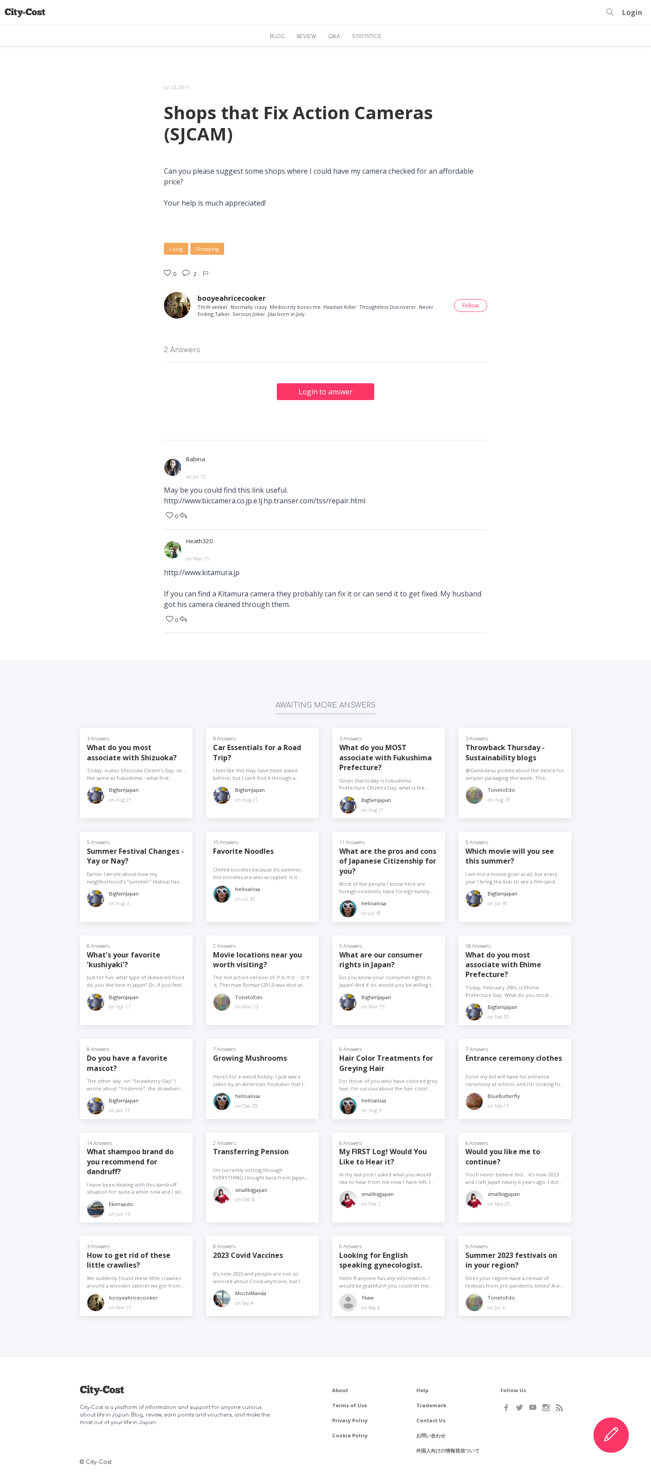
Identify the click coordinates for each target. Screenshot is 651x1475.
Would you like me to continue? (502, 1156)
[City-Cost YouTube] (533, 1408)
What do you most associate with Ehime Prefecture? (503, 965)
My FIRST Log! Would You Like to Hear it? (383, 1156)
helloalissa (247, 889)
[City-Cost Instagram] (546, 1408)
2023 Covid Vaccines (248, 1255)
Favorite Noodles (243, 851)
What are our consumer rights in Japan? (380, 959)
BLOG (277, 36)
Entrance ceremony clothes (513, 1058)
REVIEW (306, 36)
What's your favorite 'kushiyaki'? (123, 959)
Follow (470, 305)
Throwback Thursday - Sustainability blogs (505, 752)
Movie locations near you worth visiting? (257, 959)
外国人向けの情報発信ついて (448, 1450)
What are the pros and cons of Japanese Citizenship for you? (387, 861)
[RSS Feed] (559, 1408)
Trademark (431, 1405)
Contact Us (431, 1420)
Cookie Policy (350, 1435)
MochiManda (250, 1293)
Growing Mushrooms (250, 1058)
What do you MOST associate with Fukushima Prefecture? (385, 757)
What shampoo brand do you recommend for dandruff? (130, 1161)
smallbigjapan (251, 1190)
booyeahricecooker (232, 298)
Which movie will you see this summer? (509, 856)
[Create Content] (611, 1435)
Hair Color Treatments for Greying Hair (386, 1063)
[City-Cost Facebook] (506, 1408)
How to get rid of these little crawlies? (128, 1260)
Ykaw (367, 1297)
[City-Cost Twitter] (519, 1408)
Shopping (207, 248)
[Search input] (609, 12)
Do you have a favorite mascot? (127, 1063)
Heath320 (199, 541)
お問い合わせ (431, 1435)
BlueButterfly (504, 1096)
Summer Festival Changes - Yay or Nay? (135, 856)
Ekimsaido (121, 1204)
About (340, 1390)
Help (422, 1390)
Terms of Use (349, 1405)
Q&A (334, 36)
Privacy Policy (350, 1420)
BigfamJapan (124, 789)
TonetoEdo (501, 789)
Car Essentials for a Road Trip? (257, 752)
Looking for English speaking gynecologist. (380, 1260)
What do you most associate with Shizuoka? (132, 752)
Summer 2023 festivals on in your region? (511, 1260)
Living (176, 248)
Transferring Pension (251, 1151)
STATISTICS (366, 36)
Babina (195, 459)
